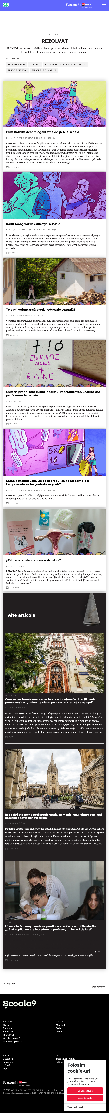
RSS (5, 1068)
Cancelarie (8, 1031)
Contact (60, 1031)
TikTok (7, 1065)
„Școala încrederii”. (85, 951)
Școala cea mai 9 (11, 1038)
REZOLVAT (8, 1035)
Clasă (6, 1025)
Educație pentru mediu (44, 70)
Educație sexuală (17, 70)
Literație (35, 64)
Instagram (8, 1062)
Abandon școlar (16, 64)
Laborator (8, 1028)
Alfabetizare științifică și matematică (65, 64)
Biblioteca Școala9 (12, 1041)
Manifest (60, 1025)
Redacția (60, 1028)
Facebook (8, 1058)
